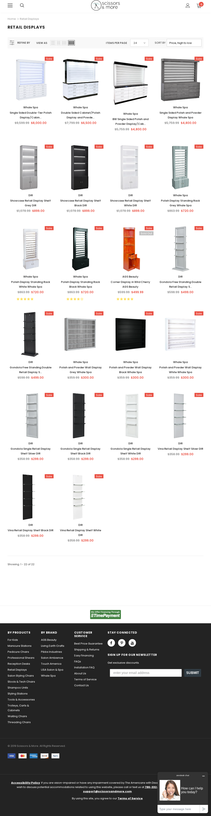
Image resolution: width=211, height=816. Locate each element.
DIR (30, 195)
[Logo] (105, 5)
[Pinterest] (121, 643)
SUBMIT (192, 673)
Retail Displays (29, 19)
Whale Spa (30, 107)
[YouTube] (132, 643)
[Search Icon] (22, 6)
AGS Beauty (130, 277)
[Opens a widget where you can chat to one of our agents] (183, 792)
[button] (25, 299)
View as (41, 43)
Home (12, 19)
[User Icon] (188, 5)
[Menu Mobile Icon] (10, 5)
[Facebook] (111, 643)
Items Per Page (116, 43)
